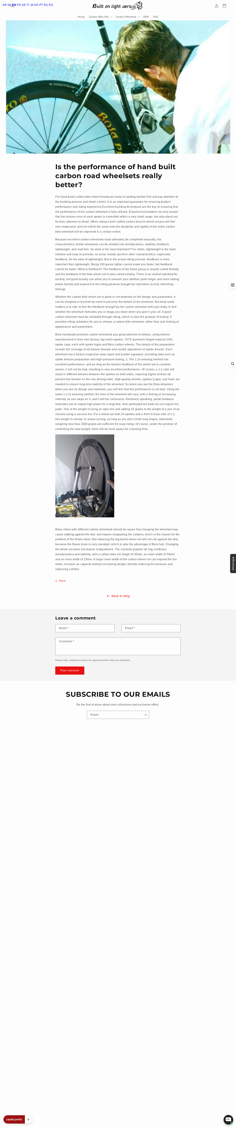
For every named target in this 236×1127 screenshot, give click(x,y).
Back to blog (120, 596)
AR (5, 4)
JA (32, 4)
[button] (100, 16)
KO (36, 4)
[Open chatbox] (228, 1120)
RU (46, 4)
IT (28, 4)
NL (9, 4)
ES (51, 4)
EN (14, 4)
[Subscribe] (145, 715)
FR (19, 4)
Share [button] (62, 580)
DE (24, 4)
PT (41, 4)
